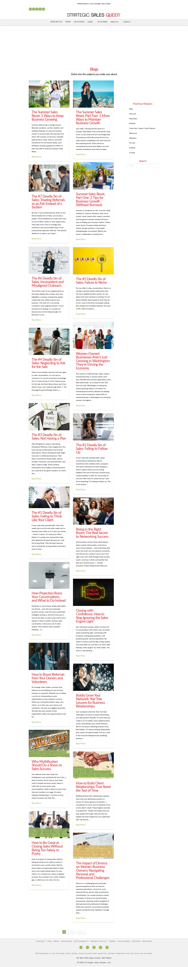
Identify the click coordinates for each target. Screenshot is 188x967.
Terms (112, 941)
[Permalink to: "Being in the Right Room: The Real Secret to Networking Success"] (93, 511)
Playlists (132, 123)
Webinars (133, 138)
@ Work (132, 148)
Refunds (147, 941)
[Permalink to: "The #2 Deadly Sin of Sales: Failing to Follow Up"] (93, 426)
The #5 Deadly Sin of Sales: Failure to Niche (91, 280)
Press (56, 941)
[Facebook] (30, 9)
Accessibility (81, 941)
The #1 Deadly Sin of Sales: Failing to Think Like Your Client (47, 516)
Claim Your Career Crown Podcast (142, 128)
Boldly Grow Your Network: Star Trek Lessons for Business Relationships (90, 701)
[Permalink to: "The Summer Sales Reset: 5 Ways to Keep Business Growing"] (49, 94)
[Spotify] (43, 9)
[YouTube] (37, 9)
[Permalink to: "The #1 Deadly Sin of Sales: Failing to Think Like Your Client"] (49, 497)
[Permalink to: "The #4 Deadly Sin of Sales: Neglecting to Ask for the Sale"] (49, 341)
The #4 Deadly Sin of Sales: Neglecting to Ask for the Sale (48, 363)
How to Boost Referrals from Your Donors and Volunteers (48, 678)
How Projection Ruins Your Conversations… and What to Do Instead (48, 597)
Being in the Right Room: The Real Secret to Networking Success (92, 533)
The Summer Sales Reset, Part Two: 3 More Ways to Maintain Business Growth (93, 117)
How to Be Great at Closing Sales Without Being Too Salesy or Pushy (47, 848)
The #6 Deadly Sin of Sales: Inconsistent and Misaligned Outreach (48, 282)
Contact (41, 941)
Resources (133, 133)
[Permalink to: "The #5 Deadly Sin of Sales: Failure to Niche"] (93, 260)
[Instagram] (40, 9)
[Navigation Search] (136, 22)
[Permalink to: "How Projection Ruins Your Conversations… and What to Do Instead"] (49, 575)
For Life (132, 143)
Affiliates (66, 941)
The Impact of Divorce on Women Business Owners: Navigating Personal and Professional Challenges (92, 871)
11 (80, 932)
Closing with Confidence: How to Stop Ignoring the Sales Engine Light (92, 616)
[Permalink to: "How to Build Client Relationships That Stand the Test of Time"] (93, 765)
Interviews (133, 119)
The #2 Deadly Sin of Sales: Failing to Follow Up (91, 448)
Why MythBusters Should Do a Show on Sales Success (47, 765)
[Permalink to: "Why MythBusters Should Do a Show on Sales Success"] (49, 743)
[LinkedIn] (33, 9)
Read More (36, 157)
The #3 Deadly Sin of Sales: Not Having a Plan (49, 436)
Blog (131, 109)
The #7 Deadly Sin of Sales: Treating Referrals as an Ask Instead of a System (48, 202)
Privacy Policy (99, 941)
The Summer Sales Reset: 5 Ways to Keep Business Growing (47, 115)
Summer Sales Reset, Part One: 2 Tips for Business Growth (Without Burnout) (90, 199)
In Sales (132, 153)
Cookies (136, 941)
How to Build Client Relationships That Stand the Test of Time (93, 787)
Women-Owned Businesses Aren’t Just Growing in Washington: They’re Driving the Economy (93, 361)
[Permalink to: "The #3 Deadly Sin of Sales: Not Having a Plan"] (49, 416)
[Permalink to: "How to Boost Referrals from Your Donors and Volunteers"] (49, 656)
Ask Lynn (132, 114)
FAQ (50, 941)
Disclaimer (124, 941)
